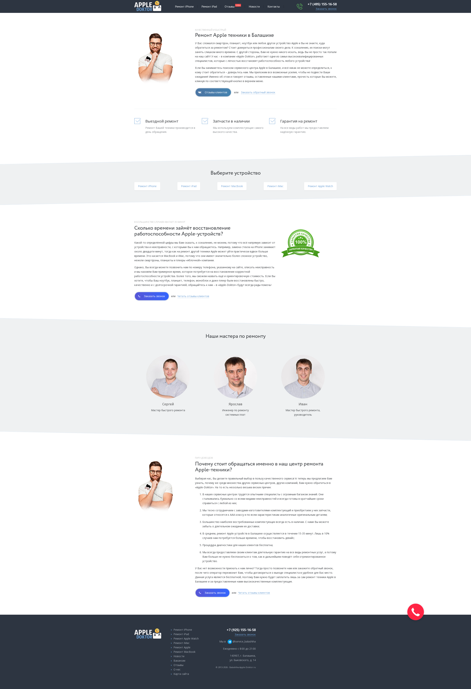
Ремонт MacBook (184, 651)
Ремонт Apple (181, 647)
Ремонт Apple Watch (186, 638)
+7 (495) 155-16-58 (322, 4)
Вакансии (179, 660)
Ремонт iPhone (182, 629)
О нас (176, 669)
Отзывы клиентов (216, 92)
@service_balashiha (244, 641)
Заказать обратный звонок (258, 92)
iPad (209, 6)
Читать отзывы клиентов (193, 296)
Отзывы (233, 6)
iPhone (184, 6)
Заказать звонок (326, 8)
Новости (254, 6)
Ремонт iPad (181, 634)
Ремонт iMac (181, 643)
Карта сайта (181, 674)
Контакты (274, 6)
